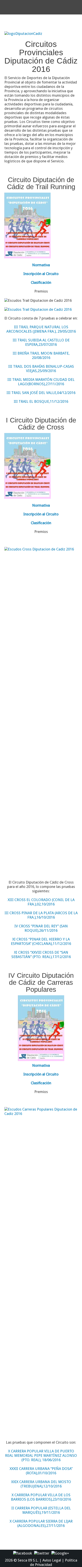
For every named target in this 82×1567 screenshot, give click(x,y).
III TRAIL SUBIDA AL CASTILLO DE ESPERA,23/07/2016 (41, 342)
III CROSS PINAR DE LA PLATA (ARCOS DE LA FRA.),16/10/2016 (41, 915)
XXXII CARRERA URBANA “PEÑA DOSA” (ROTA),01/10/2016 (41, 1470)
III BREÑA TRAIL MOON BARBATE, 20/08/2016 (41, 355)
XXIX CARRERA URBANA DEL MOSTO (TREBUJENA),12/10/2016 (41, 1484)
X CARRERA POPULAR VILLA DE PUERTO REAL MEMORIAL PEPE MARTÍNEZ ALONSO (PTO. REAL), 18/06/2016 (41, 1455)
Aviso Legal (51, 1560)
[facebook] (22, 1553)
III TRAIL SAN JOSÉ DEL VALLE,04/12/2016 (41, 392)
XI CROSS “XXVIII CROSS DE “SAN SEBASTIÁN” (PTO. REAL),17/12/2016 (41, 954)
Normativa (41, 265)
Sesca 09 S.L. (28, 1560)
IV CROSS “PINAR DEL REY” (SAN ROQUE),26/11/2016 (41, 928)
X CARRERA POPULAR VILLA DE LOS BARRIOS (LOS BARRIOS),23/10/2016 (41, 1497)
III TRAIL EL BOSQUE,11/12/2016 (41, 401)
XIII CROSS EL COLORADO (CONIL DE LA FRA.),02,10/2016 (41, 902)
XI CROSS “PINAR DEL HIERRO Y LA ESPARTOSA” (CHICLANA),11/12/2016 (41, 941)
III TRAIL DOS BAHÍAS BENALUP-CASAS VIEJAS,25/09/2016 (41, 368)
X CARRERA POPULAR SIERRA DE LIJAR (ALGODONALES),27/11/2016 (41, 1523)
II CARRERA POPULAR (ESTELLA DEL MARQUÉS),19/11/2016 (41, 1510)
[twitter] (41, 1553)
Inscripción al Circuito (41, 274)
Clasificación (41, 282)
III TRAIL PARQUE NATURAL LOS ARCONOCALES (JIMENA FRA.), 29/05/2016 (41, 329)
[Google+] (60, 1553)
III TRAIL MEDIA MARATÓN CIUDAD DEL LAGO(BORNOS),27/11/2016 (41, 381)
